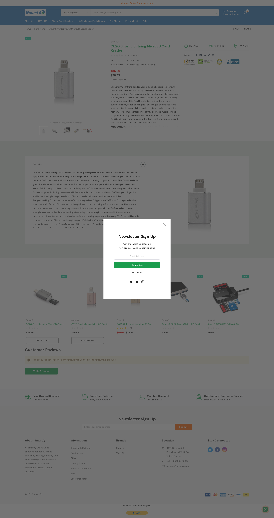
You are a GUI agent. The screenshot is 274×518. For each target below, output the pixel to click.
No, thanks (137, 272)
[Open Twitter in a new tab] (131, 281)
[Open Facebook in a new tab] (137, 281)
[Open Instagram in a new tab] (142, 281)
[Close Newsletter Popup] (164, 224)
